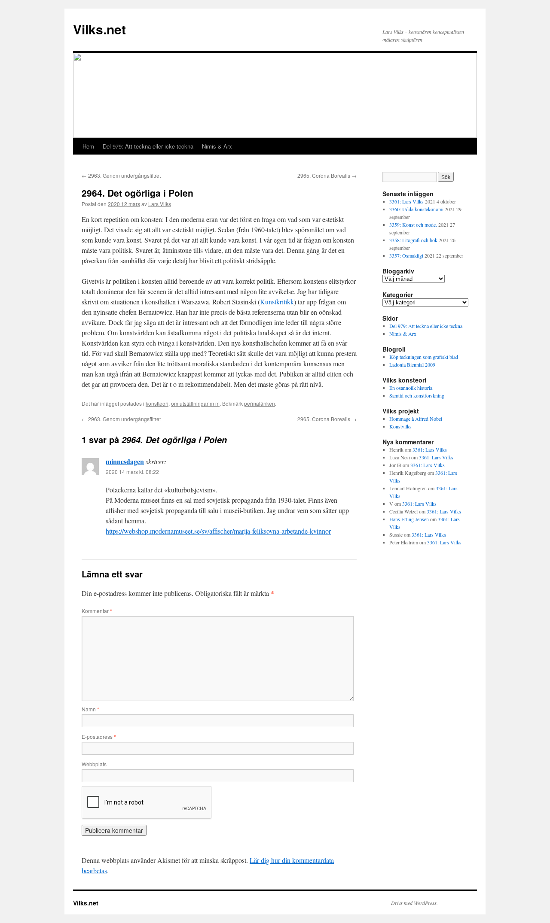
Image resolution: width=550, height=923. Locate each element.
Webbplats (94, 764)
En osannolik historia (410, 387)
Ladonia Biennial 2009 (412, 364)
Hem (88, 146)
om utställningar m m (195, 403)
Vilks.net (99, 29)
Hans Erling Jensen (409, 519)
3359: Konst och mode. (413, 224)
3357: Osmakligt (406, 255)
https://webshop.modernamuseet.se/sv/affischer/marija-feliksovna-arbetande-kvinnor (218, 530)
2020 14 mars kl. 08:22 (132, 471)
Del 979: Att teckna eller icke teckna (148, 146)
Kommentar (97, 610)
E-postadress (99, 736)
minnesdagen (125, 461)
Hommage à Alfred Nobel (415, 418)
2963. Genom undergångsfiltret (121, 175)
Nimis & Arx (217, 146)
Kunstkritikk (277, 301)
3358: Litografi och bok (413, 240)
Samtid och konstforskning (416, 395)
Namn (90, 709)
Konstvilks (400, 426)
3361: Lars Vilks (406, 201)
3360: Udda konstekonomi (416, 209)
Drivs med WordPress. (414, 902)
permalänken (259, 403)
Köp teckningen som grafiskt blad (423, 356)
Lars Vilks (159, 203)
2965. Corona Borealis (327, 175)
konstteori (157, 403)
